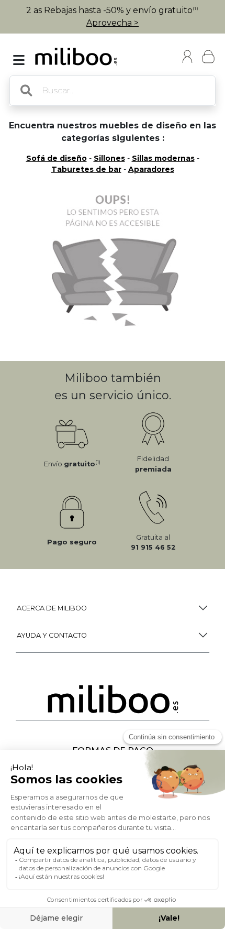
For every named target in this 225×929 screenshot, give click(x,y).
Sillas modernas (163, 158)
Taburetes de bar (86, 169)
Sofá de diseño (56, 158)
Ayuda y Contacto (52, 635)
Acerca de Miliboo (52, 608)
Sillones (109, 158)
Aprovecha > (112, 23)
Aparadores (151, 169)
